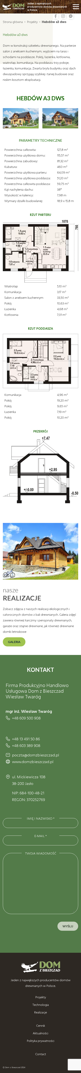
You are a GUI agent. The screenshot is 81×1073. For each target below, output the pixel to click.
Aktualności (40, 1033)
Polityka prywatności (40, 1041)
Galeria (14, 642)
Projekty (32, 22)
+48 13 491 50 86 (26, 738)
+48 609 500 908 (26, 717)
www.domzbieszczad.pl (32, 761)
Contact (40, 1054)
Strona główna (13, 22)
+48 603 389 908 (26, 745)
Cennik (40, 1025)
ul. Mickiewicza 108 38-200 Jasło (28, 780)
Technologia (40, 1005)
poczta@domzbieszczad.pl (35, 754)
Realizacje (40, 1012)
